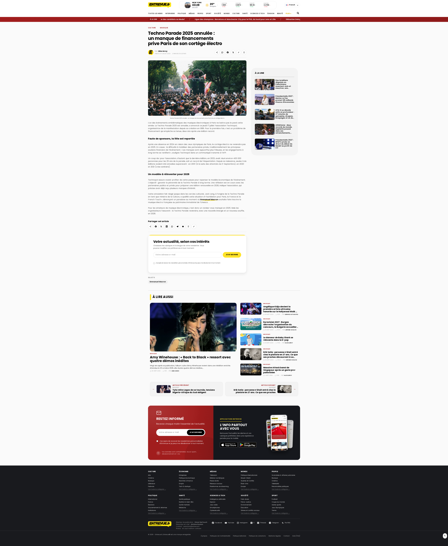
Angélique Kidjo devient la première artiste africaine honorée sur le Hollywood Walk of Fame (280, 310)
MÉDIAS (192, 13)
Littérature (151, 484)
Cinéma (151, 478)
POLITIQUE (182, 13)
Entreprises (183, 475)
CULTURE (236, 13)
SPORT (208, 13)
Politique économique (187, 478)
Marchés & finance (186, 481)
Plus (288, 13)
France (150, 502)
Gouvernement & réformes (157, 508)
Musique (161, 24)
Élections (151, 505)
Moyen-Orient (245, 478)
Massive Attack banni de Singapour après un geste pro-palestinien (279, 370)
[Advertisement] (274, 46)
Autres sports (276, 505)
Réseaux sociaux (216, 484)
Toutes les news (155, 13)
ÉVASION (270, 13)
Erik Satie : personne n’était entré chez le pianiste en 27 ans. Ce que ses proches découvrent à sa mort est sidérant (280, 356)
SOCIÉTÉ (217, 13)
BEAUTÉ (280, 13)
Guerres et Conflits (247, 481)
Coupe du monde (278, 502)
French (292, 5)
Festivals (151, 486)
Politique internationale (249, 475)
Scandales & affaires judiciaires (283, 475)
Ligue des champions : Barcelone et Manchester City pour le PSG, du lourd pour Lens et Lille (216, 19)
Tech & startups (184, 486)
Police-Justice (246, 502)
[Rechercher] (298, 14)
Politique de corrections (257, 536)
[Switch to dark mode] (445, 536)
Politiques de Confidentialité (220, 536)
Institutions (152, 510)
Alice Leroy (289, 343)
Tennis (274, 510)
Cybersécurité (215, 510)
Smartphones (215, 508)
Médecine (182, 508)
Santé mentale (184, 505)
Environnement (246, 505)
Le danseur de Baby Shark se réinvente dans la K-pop (278, 339)
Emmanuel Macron (209, 199)
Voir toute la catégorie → (157, 489)
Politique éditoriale (239, 536)
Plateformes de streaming (219, 486)
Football (274, 499)
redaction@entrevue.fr (191, 526)
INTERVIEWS (170, 13)
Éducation (244, 508)
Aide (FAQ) (296, 536)
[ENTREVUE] (159, 525)
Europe (243, 486)
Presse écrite (214, 481)
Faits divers (245, 499)
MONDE (227, 13)
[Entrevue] (162, 5)
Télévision (213, 475)
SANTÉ (244, 13)
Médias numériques (217, 478)
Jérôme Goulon (290, 330)
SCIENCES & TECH (257, 13)
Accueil (150, 24)
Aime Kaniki (175, 371)
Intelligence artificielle (217, 499)
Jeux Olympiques (278, 508)
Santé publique (184, 499)
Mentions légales (275, 536)
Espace (212, 502)
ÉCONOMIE (183, 471)
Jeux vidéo (214, 505)
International (152, 499)
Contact (287, 536)
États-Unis (244, 484)
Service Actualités (291, 315)
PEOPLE (200, 13)
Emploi (181, 484)
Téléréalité (275, 484)
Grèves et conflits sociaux (250, 510)
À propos (204, 536)
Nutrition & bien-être (186, 502)
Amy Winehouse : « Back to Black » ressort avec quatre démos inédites (190, 359)
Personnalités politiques (280, 486)
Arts (149, 475)
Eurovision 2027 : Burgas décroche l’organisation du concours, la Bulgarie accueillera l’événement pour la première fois (280, 327)
